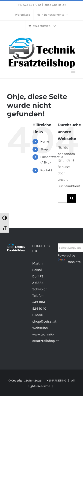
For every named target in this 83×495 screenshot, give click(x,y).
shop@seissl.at (55, 4)
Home (44, 141)
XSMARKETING (56, 380)
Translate (73, 262)
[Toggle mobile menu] (73, 71)
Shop (44, 149)
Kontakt (46, 170)
